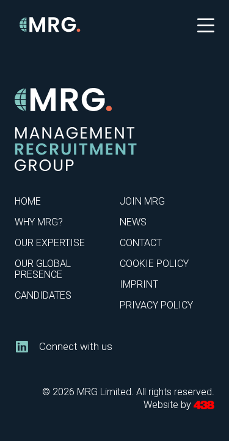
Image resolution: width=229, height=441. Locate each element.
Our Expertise (50, 243)
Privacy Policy (156, 305)
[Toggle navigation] (205, 24)
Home (28, 201)
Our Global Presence (43, 269)
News (133, 222)
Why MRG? (39, 222)
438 (204, 405)
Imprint (139, 284)
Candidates (43, 295)
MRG (50, 24)
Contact (141, 243)
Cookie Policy (154, 263)
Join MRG (142, 201)
